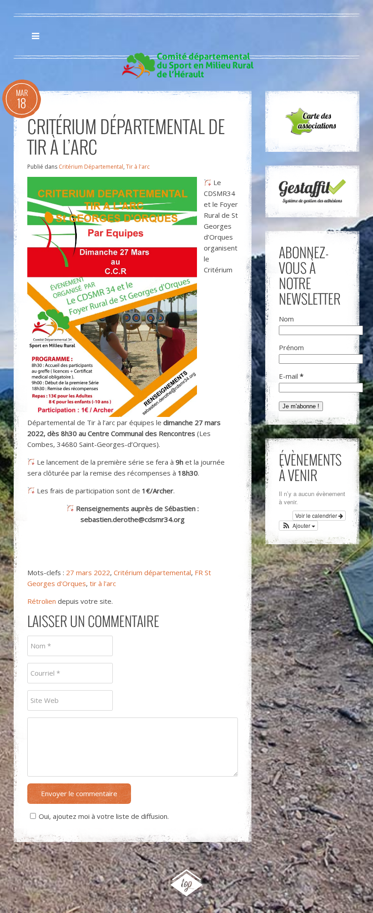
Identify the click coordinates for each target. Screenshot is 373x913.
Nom (286, 318)
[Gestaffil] (312, 191)
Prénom (291, 347)
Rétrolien (41, 601)
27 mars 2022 (88, 572)
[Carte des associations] (312, 121)
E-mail (291, 376)
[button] (298, 525)
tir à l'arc (103, 583)
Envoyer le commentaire (79, 793)
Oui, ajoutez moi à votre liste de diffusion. (104, 816)
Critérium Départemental (91, 167)
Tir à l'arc (138, 167)
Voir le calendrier (316, 515)
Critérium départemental (152, 572)
